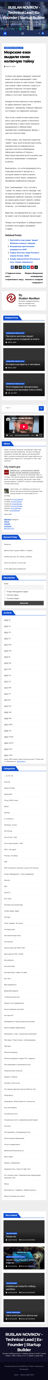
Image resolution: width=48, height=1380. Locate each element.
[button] (39, 33)
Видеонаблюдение (11, 991)
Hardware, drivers (10, 825)
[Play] (7, 435)
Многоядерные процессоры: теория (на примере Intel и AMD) (24, 388)
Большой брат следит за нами (15, 972)
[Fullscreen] (41, 435)
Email (6, 584)
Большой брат (9, 966)
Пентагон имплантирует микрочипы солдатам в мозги (22, 337)
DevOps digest (12, 595)
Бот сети (7, 978)
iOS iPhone (8, 831)
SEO (5, 886)
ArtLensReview (17, 504)
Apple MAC (8, 794)
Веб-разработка (10, 985)
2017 (6, 669)
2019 (6, 657)
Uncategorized (9, 929)
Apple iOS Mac (9, 788)
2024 (6, 632)
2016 (6, 675)
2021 (6, 645)
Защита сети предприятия (14, 1003)
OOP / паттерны (10, 849)
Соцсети (7, 1126)
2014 (6, 688)
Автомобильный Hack (12, 935)
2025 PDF (9, 528)
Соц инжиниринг (10, 1107)
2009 (6, 712)
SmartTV (7, 892)
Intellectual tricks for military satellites (18, 557)
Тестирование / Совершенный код (17, 1132)
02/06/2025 (13, 1292)
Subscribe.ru (21, 761)
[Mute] (37, 435)
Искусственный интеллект (14, 1009)
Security (7, 880)
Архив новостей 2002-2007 (14, 48)
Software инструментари (13, 905)
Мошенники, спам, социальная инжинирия (20, 1034)
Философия (8, 1157)
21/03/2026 (12, 1266)
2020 (6, 651)
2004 (6, 743)
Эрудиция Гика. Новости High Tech (17, 1169)
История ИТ (8, 1015)
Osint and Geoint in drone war (15, 563)
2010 (6, 706)
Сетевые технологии (12, 1083)
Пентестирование (10, 1052)
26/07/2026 (13, 1240)
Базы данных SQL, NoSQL (13, 954)
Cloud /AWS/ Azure (11, 800)
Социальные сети (11, 1114)
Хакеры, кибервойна (12, 1163)
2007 (6, 724)
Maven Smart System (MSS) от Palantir (18, 550)
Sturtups (7, 917)
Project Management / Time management (19, 874)
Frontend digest (13, 598)
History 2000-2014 (27, 1375)
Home (16, 1375)
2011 (6, 700)
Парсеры (7, 1046)
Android (7, 782)
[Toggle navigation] (22, 33)
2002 (6, 755)
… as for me (8, 776)
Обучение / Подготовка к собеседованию (20, 1040)
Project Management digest (17, 592)
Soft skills (7, 899)
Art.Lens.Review (17, 499)
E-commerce (8, 819)
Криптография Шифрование (14, 1028)
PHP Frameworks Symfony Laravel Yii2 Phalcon (21, 868)
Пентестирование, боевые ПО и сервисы (19, 1058)
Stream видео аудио (11, 911)
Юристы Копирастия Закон (14, 1196)
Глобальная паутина (12, 997)
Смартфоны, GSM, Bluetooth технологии (19, 1101)
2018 (6, 663)
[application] (24, 427)
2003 (6, 749)
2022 (6, 638)
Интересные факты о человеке (23, 364)
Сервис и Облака (10, 1077)
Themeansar (23, 1369)
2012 (6, 694)
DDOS (6, 806)
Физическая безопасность (14, 1150)
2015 (6, 681)
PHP (5, 862)
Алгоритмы (8, 942)
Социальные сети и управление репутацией (21, 1120)
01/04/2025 (12, 1319)
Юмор (6, 1184)
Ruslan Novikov (29, 298)
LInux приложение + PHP (13, 843)
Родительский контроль (13, 1071)
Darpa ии (7, 544)
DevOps (7, 813)
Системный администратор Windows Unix (20, 1089)
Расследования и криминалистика (17, 1064)
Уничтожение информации (14, 1138)
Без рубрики (9, 960)
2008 (6, 718)
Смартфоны (8, 1095)
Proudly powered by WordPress (16, 1366)
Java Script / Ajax (10, 837)
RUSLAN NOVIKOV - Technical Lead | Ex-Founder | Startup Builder (24, 12)
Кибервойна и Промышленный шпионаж (19, 1021)
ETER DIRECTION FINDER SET (15, 569)
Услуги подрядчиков (12, 1144)
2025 (6, 626)
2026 (6, 620)
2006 (6, 731)
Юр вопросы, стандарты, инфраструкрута (20, 1190)
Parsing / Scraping (11, 856)
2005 (6, 737)
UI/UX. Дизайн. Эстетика (13, 923)
